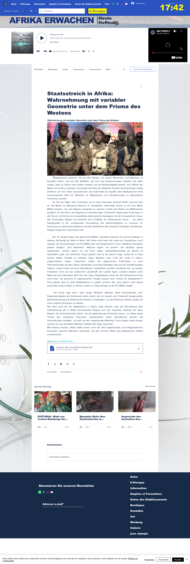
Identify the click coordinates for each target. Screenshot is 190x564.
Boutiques (137, 505)
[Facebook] (117, 3)
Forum (134, 550)
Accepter (178, 559)
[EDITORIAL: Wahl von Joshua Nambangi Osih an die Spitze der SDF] (53, 401)
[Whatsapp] (39, 492)
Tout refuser (163, 559)
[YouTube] (126, 3)
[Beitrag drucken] (74, 364)
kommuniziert (95, 69)
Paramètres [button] (149, 559)
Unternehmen (78, 69)
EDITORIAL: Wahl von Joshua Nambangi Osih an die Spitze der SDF (52, 417)
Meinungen (53, 69)
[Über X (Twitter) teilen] (55, 364)
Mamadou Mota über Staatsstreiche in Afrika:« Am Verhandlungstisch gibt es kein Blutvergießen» (94, 417)
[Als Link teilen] (67, 364)
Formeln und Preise (143, 539)
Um (132, 516)
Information (138, 488)
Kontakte (136, 510)
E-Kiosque (137, 482)
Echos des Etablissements (148, 499)
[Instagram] (121, 3)
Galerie (135, 527)
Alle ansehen (150, 386)
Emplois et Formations (146, 493)
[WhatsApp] (113, 3)
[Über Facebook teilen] (48, 364)
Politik (65, 69)
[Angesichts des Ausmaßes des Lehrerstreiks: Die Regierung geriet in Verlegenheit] (137, 401)
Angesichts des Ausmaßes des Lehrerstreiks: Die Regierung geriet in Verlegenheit (133, 417)
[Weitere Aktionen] (141, 86)
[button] (124, 69)
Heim (134, 476)
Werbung (136, 522)
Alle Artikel (38, 69)
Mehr (108, 69)
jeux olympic (139, 533)
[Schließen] (186, 559)
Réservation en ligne (144, 544)
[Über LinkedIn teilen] (61, 364)
